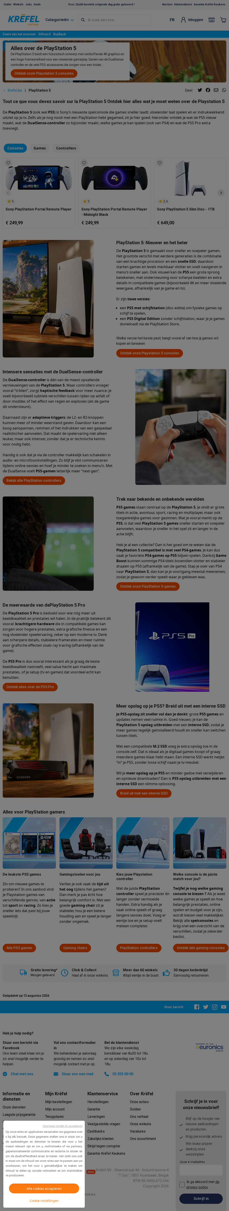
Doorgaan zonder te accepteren (63, 1126)
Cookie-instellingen (44, 1200)
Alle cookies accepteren (44, 1188)
